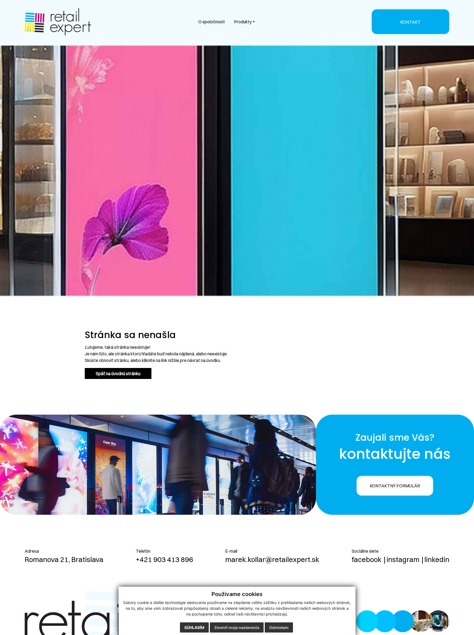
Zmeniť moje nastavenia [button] (236, 627)
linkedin (436, 559)
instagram (402, 559)
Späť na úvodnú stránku (118, 373)
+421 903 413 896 (164, 559)
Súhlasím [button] (194, 627)
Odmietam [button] (279, 627)
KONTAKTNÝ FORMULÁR (395, 485)
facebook (367, 559)
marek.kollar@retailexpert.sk (272, 559)
